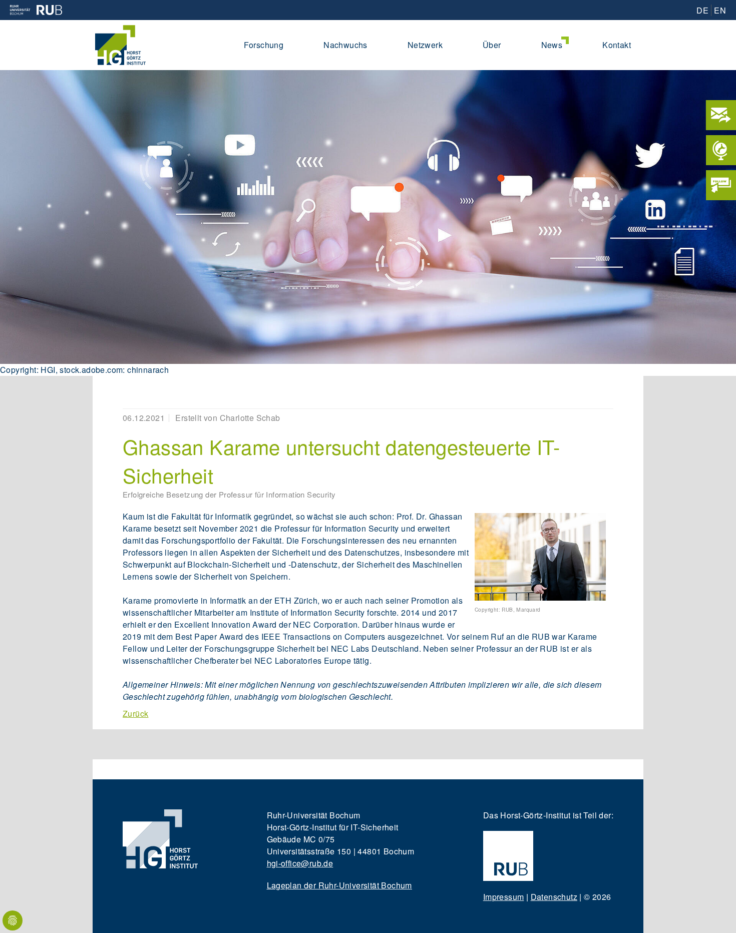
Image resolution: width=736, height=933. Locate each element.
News (552, 45)
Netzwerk (425, 45)
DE (702, 10)
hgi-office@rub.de (300, 863)
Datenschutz (554, 896)
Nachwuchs (345, 45)
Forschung (264, 45)
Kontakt (616, 45)
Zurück (135, 713)
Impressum (503, 896)
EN (720, 10)
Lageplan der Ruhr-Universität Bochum (339, 885)
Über (492, 45)
